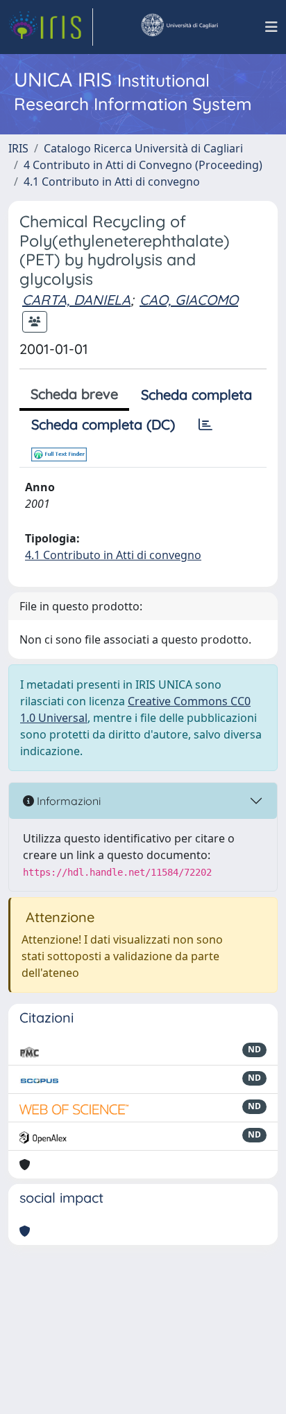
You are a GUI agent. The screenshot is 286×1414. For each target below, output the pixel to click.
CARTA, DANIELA (76, 299)
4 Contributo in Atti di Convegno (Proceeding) (143, 165)
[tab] (205, 424)
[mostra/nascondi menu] (271, 27)
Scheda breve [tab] (74, 394)
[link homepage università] (179, 27)
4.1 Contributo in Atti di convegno (112, 181)
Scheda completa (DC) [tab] (103, 424)
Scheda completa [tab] (196, 394)
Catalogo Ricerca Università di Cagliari (143, 148)
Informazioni (67, 801)
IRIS (18, 148)
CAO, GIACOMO (189, 299)
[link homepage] (50, 27)
